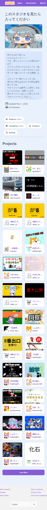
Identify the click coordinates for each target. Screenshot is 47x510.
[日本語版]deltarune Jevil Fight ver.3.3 (15, 381)
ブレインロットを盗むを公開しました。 (37, 301)
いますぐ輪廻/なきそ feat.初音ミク (15, 434)
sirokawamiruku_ (15, 171)
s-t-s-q (34, 304)
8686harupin (36, 251)
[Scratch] (10, 3)
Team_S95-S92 (15, 331)
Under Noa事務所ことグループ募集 (37, 274)
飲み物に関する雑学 (37, 381)
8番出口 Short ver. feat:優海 (15, 221)
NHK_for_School (37, 463)
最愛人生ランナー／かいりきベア (37, 434)
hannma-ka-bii (15, 410)
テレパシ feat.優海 (15, 301)
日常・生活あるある (37, 407)
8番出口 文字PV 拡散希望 (15, 354)
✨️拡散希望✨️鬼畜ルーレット (15, 248)
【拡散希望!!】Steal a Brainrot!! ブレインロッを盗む (15, 327)
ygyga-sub (36, 198)
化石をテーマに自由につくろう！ (37, 460)
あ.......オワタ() (37, 195)
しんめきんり (37, 327)
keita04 (35, 331)
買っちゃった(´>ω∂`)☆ (15, 460)
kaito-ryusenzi (15, 198)
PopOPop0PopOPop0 (37, 357)
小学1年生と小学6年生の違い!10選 (15, 274)
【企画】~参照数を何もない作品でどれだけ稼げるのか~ (37, 354)
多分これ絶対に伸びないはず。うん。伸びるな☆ (15, 168)
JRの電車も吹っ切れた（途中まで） (15, 195)
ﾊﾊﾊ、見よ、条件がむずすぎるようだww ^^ (37, 168)
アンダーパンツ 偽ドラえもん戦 (15, 407)
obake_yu (13, 224)
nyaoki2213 (36, 171)
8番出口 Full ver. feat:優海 (37, 221)
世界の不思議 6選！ (37, 248)
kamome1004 (15, 277)
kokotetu (13, 251)
